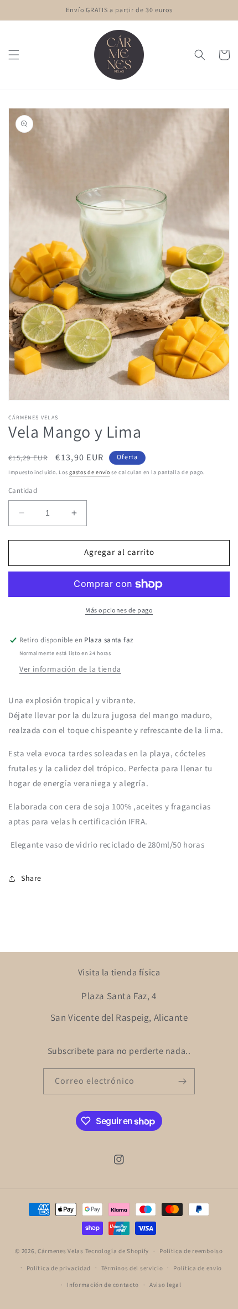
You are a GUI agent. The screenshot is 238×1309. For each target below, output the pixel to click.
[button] (14, 55)
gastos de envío (89, 472)
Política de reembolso (191, 1251)
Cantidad (22, 491)
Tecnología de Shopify (117, 1251)
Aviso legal (165, 1285)
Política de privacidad (59, 1268)
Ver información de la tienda (70, 669)
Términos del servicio (132, 1268)
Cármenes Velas (61, 1251)
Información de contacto (103, 1285)
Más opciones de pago (119, 610)
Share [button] (31, 878)
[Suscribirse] (182, 1081)
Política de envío (197, 1268)
